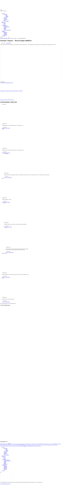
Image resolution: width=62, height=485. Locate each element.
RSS (4, 469)
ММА (5, 29)
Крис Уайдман (10, 82)
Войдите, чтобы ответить (6, 128)
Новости (3, 13)
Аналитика (5, 19)
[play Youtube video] (31, 63)
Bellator (1, 443)
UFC (6, 15)
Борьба (5, 28)
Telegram (5, 34)
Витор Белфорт (6, 82)
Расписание (4, 22)
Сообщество (4, 31)
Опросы (5, 18)
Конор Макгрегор (21, 444)
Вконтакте (5, 32)
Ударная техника (6, 26)
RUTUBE (5, 468)
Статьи (3, 470)
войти (5, 303)
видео (3, 82)
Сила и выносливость (7, 460)
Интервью (5, 17)
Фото (5, 20)
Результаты (5, 14)
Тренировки (4, 25)
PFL (4, 23)
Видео (3, 21)
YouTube (5, 33)
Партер (5, 27)
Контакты (3, 35)
